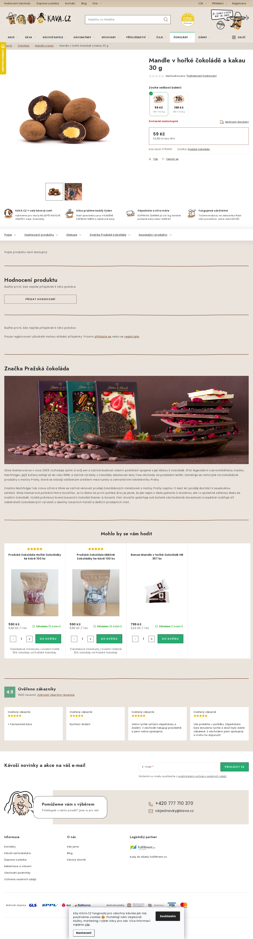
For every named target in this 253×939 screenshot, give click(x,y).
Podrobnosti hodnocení (202, 76)
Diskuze (71, 235)
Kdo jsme (73, 846)
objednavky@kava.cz (174, 810)
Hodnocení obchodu (17, 3)
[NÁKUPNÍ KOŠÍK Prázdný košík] (233, 19)
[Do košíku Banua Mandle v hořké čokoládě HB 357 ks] (170, 638)
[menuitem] (13, 37)
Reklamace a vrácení (17, 866)
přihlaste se (102, 337)
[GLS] (33, 905)
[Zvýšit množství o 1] (29, 639)
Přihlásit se (234, 767)
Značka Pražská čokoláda (108, 235)
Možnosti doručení (237, 122)
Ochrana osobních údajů (20, 879)
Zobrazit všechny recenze (56, 695)
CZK (201, 3)
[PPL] (50, 905)
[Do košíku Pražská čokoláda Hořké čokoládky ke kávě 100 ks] (48, 638)
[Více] (239, 37)
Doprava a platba (48, 3)
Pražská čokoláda (199, 149)
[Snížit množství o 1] (13, 639)
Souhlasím (168, 916)
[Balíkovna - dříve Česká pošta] (82, 905)
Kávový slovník (76, 859)
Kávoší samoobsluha (17, 853)
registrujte (131, 337)
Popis (8, 235)
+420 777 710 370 (174, 803)
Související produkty (153, 235)
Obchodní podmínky (17, 873)
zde (87, 925)
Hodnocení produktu (39, 235)
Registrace (239, 3)
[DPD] (66, 905)
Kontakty (10, 846)
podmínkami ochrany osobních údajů (202, 776)
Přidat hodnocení (40, 299)
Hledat (166, 19)
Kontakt (70, 3)
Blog (84, 3)
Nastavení (84, 933)
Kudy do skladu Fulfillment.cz (148, 857)
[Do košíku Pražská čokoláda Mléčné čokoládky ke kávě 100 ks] (109, 638)
